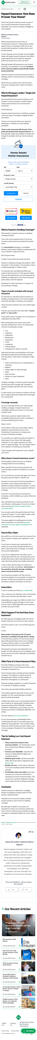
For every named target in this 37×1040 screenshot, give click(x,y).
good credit (9, 763)
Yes (12, 889)
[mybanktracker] (7, 2)
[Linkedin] (32, 831)
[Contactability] (11, 211)
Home (3, 822)
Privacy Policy (15, 1031)
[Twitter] (30, 831)
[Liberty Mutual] (26, 211)
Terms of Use (5, 1031)
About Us (4, 1024)
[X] (27, 1033)
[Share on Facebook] (24, 9)
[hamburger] (34, 2)
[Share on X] (19, 9)
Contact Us (13, 1024)
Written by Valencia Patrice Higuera (9, 35)
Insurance (9, 822)
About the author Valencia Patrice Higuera (19, 843)
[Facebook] (31, 1033)
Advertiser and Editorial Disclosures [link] (25, 2)
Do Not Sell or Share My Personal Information (27, 1024)
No (26, 889)
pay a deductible (26, 590)
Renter (26, 193)
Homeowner (11, 193)
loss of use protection (20, 716)
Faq (14, 822)
